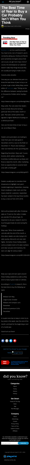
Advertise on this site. (10, 460)
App (15, 406)
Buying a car (5, 50)
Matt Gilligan (7, 26)
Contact (15, 421)
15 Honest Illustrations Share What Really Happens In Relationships (19, 363)
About (15, 416)
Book (15, 404)
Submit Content (15, 428)
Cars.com (10, 88)
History (15, 393)
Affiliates (15, 431)
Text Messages (15, 408)
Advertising (15, 419)
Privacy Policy (15, 424)
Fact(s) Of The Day (15, 401)
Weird (15, 386)
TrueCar (12, 284)
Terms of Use (15, 426)
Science (15, 391)
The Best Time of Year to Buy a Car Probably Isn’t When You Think (18, 43)
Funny (15, 389)
